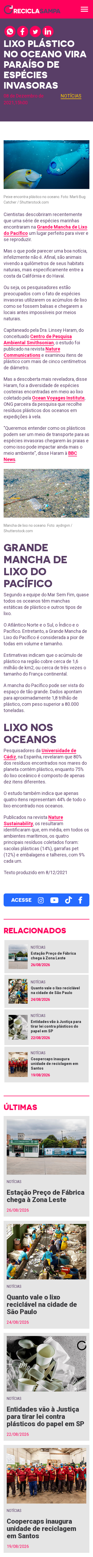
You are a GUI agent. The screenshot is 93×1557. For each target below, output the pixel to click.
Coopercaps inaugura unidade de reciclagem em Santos (54, 1063)
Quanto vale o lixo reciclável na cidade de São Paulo (42, 1304)
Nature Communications (32, 352)
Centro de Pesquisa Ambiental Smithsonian (38, 339)
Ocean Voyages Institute (58, 398)
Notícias (71, 96)
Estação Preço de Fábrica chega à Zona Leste (45, 1196)
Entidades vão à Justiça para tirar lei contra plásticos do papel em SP (56, 1026)
